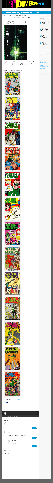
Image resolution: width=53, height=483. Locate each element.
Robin (41, 66)
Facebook (16, 416)
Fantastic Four (41, 62)
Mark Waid (41, 64)
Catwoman (41, 60)
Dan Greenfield (13, 17)
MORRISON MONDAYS (44, 37)
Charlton (44, 60)
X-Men (44, 68)
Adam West (41, 58)
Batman (44, 59)
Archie (47, 58)
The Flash (49, 67)
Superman (45, 67)
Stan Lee (48, 66)
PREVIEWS (42, 42)
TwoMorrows (46, 67)
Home (4, 15)
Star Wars (43, 67)
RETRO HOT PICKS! (43, 45)
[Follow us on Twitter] (43, 9)
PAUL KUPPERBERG (43, 41)
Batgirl (42, 59)
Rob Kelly (43, 66)
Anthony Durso (44, 58)
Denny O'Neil (43, 61)
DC (41, 61)
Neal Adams (46, 64)
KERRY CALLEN (43, 36)
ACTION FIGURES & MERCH (45, 22)
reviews (48, 65)
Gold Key (47, 62)
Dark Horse (48, 60)
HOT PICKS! (42, 35)
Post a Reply (34, 428)
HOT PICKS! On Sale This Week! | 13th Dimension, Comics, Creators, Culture (11, 449)
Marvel (43, 64)
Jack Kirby (46, 63)
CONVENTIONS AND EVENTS (45, 29)
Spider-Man (45, 66)
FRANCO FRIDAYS (43, 34)
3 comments (29, 17)
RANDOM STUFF (43, 43)
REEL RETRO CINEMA (44, 44)
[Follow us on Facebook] (45, 9)
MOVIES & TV (43, 38)
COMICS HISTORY (43, 28)
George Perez (45, 62)
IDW (44, 63)
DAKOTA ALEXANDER (44, 30)
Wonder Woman (42, 68)
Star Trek (41, 67)
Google (14, 416)
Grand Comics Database (18, 399)
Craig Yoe (46, 60)
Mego (46, 64)
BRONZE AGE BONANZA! (44, 24)
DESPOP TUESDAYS (43, 31)
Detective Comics (47, 61)
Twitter (17, 416)
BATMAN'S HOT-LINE (44, 23)
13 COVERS (9, 15)
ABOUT (4, 9)
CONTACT (7, 9)
